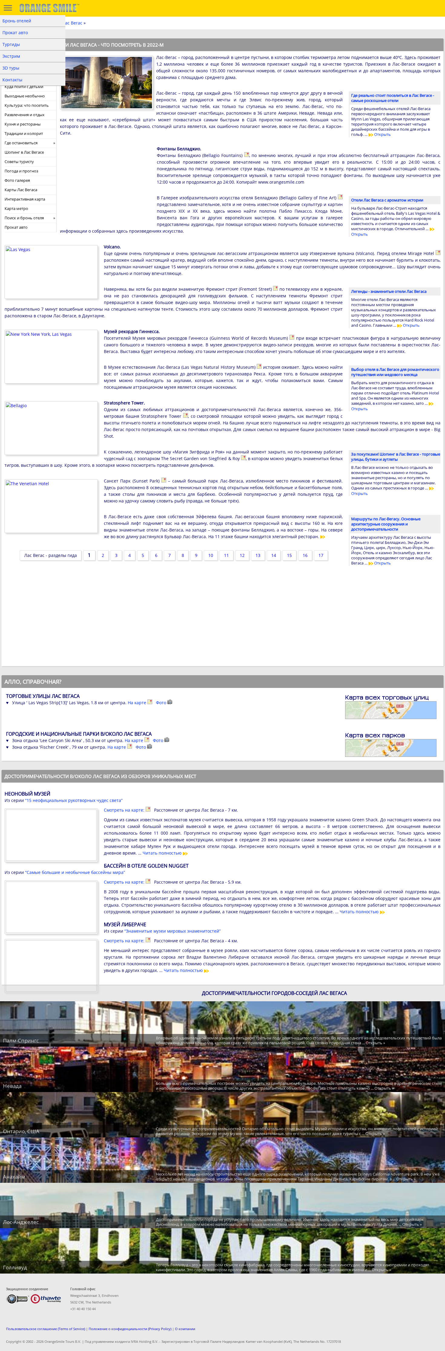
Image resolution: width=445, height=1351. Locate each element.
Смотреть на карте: (125, 810)
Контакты (12, 80)
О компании (185, 1328)
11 (226, 555)
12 (242, 555)
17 (320, 555)
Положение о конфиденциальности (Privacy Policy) (130, 1328)
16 (305, 555)
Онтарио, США (21, 1131)
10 (210, 555)
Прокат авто (15, 32)
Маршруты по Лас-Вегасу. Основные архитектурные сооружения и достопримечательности (385, 524)
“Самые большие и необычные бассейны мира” (75, 872)
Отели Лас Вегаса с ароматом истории (387, 200)
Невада (12, 1085)
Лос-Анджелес (21, 1222)
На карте (137, 702)
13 (257, 555)
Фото (161, 702)
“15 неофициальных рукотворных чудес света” (74, 800)
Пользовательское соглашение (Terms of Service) (45, 1328)
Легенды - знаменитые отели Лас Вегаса (389, 291)
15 (289, 555)
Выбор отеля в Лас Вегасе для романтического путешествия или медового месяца (395, 372)
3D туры (10, 68)
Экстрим (11, 56)
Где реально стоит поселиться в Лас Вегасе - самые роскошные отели (392, 98)
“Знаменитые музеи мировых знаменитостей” (172, 931)
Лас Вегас (72, 23)
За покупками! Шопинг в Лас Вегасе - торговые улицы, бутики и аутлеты (395, 456)
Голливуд (15, 1267)
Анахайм (14, 1176)
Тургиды (11, 44)
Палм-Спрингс (21, 1040)
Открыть (382, 134)
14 (273, 555)
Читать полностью (163, 853)
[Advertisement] (105, 185)
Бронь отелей (16, 21)
